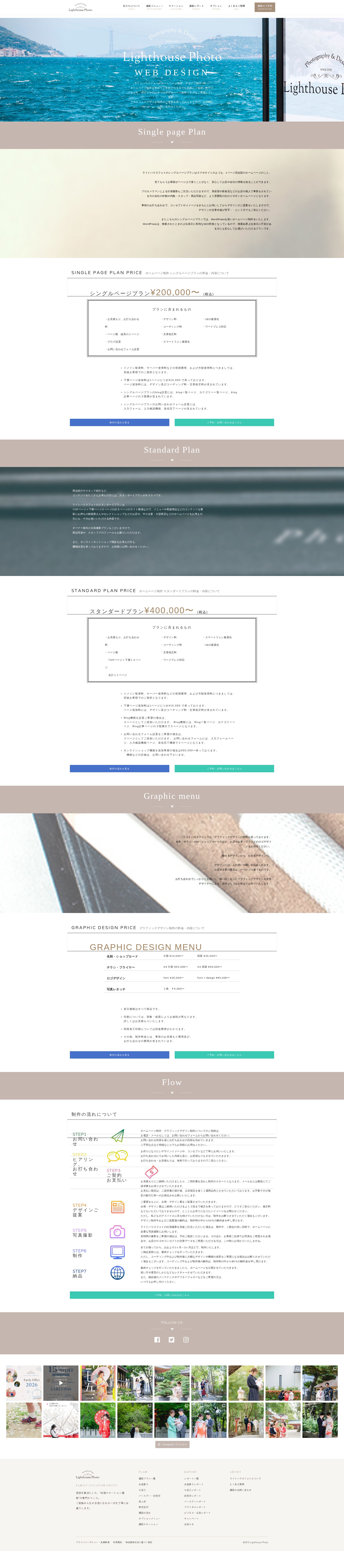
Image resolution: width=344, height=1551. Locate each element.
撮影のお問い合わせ (241, 1490)
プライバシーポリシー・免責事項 (92, 1542)
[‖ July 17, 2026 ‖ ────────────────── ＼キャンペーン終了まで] (24, 1383)
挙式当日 (143, 1507)
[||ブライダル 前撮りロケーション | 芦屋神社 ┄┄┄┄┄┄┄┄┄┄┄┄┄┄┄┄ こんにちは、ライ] (135, 1420)
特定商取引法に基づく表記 (139, 1542)
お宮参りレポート (194, 1484)
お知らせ (189, 1524)
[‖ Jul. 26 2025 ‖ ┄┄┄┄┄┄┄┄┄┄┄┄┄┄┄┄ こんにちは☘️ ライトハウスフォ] (246, 1420)
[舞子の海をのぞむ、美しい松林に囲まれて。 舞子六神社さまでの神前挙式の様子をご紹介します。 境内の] (320, 1383)
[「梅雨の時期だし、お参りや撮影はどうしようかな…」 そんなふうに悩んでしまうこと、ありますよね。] (135, 1383)
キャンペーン (191, 1518)
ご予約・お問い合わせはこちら (224, 422)
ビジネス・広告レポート (197, 1512)
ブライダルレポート (195, 1507)
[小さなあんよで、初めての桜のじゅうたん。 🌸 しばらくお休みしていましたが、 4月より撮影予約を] (24, 1420)
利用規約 (117, 1542)
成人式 (142, 1501)
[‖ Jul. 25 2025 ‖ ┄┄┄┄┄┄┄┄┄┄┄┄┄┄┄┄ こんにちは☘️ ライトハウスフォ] (283, 1420)
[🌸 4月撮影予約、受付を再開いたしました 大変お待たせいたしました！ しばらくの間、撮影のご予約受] (61, 1420)
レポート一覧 (191, 1478)
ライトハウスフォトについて (245, 1478)
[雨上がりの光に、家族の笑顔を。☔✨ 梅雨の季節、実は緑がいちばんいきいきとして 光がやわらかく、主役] (172, 1383)
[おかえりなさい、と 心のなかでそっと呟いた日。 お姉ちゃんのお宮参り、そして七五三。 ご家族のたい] (246, 1383)
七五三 (142, 1490)
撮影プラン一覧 (147, 1478)
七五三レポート (192, 1490)
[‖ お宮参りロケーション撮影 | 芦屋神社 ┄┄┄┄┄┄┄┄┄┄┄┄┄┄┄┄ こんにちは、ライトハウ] (172, 1420)
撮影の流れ (145, 1512)
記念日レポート (192, 1495)
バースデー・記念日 (150, 1495)
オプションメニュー (150, 1518)
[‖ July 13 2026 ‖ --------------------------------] (61, 1383)
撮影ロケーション (148, 1524)
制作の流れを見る (120, 422)
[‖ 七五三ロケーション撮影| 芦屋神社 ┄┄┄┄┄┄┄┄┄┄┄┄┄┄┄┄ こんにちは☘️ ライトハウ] (98, 1420)
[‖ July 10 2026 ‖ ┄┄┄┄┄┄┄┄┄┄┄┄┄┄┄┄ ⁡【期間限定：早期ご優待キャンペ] (98, 1383)
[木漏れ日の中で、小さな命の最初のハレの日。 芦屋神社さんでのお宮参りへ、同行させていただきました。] (209, 1383)
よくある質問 (237, 1484)
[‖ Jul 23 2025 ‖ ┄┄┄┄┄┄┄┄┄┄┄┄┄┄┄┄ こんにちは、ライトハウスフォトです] (320, 1420)
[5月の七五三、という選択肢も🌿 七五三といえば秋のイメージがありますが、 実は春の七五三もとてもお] (283, 1383)
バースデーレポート (195, 1501)
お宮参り (143, 1484)
